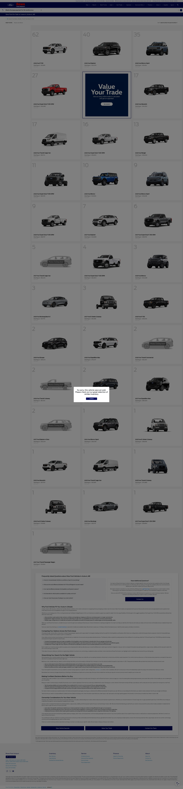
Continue (91, 398)
